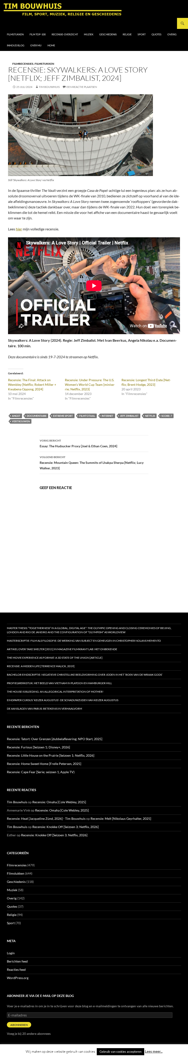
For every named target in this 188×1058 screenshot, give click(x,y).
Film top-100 (38, 34)
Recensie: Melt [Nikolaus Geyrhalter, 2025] (121, 818)
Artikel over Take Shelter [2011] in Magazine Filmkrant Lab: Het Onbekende (62, 649)
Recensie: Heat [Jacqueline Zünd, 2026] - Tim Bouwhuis (46, 818)
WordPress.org (17, 978)
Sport (142, 34)
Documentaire (37, 415)
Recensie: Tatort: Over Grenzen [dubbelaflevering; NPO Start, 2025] (54, 739)
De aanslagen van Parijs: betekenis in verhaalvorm (44, 708)
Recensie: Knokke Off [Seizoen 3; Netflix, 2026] (65, 827)
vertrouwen (21, 421)
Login (11, 953)
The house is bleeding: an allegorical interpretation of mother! (55, 691)
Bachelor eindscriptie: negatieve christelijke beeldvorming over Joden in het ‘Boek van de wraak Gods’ (85, 674)
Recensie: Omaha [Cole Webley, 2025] (59, 802)
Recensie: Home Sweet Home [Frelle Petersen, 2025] (44, 764)
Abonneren (19, 1025)
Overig (172, 34)
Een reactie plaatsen (81, 87)
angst (16, 415)
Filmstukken (15, 34)
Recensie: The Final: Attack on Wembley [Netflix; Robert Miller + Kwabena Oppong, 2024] (32, 384)
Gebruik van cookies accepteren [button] (120, 1051)
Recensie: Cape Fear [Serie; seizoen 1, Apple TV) (41, 772)
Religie (127, 34)
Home (51, 45)
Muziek (88, 34)
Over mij (35, 45)
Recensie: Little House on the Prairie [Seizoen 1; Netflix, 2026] (50, 755)
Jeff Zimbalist (129, 415)
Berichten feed (17, 961)
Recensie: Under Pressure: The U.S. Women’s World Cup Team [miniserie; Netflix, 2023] (90, 384)
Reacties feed (16, 969)
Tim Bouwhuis (49, 87)
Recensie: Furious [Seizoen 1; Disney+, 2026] (38, 747)
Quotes (156, 34)
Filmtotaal (87, 415)
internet (107, 415)
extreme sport (63, 415)
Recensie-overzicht (65, 34)
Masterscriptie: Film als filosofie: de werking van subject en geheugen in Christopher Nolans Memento (84, 640)
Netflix (150, 415)
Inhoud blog (15, 45)
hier (19, 229)
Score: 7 (166, 415)
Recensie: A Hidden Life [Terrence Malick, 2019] (41, 666)
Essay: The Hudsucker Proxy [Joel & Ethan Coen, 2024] (78, 443)
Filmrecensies (22, 63)
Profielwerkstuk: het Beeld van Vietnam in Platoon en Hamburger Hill (59, 683)
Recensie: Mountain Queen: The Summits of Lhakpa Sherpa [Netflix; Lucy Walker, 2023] (92, 462)
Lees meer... (154, 1051)
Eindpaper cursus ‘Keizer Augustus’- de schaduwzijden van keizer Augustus (62, 700)
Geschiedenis (108, 34)
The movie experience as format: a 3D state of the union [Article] (54, 657)
